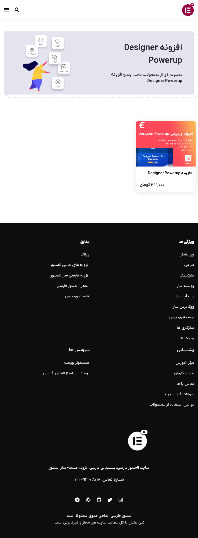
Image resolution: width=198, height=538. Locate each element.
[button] (6, 10)
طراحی (189, 264)
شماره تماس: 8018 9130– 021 (99, 479)
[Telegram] (77, 500)
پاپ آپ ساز (185, 296)
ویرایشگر (187, 254)
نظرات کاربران (184, 373)
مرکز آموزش (185, 362)
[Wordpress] (88, 500)
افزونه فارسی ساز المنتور (70, 275)
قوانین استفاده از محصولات (171, 404)
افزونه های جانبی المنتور (70, 264)
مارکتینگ (187, 275)
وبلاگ (85, 254)
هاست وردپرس (77, 296)
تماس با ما (185, 383)
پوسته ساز (185, 286)
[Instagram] (121, 500)
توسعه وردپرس (181, 317)
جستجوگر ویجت (77, 362)
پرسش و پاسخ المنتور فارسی (66, 373)
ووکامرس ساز (183, 306)
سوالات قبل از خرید (179, 394)
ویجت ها (187, 338)
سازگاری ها (185, 327)
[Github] (99, 500)
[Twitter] (110, 500)
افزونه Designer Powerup (170, 173)
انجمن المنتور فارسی (73, 286)
